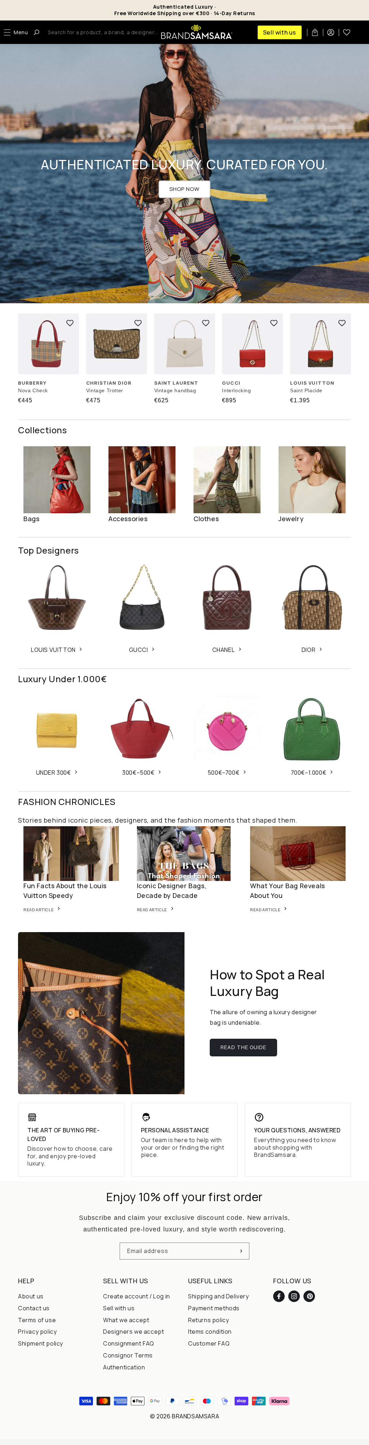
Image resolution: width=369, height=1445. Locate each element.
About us (31, 1296)
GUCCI (138, 650)
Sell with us (279, 32)
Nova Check (33, 390)
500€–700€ (223, 773)
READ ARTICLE (38, 909)
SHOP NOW (184, 189)
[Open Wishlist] (347, 32)
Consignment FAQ (128, 1343)
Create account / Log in (136, 1296)
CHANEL (223, 650)
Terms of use (37, 1320)
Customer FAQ (209, 1343)
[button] (17, 32)
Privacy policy (37, 1332)
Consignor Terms (128, 1355)
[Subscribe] (241, 1251)
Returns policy (208, 1320)
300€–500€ (138, 773)
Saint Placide (306, 390)
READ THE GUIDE (243, 1047)
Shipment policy (40, 1343)
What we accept (126, 1320)
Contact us (34, 1308)
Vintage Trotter (104, 390)
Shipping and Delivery (218, 1296)
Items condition (210, 1332)
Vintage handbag (175, 390)
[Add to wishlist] (70, 322)
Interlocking (236, 390)
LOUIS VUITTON (53, 650)
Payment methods (214, 1308)
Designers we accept (133, 1332)
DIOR (308, 650)
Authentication (124, 1367)
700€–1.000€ (308, 773)
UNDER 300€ (53, 773)
